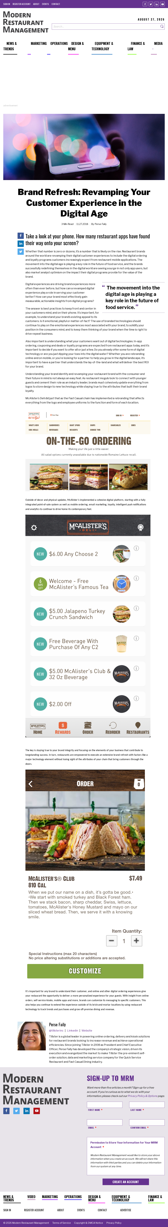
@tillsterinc (56, 1030)
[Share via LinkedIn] (21, 244)
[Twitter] (151, 4)
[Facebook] (145, 4)
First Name (94, 1110)
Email (91, 1127)
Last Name (136, 1110)
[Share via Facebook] (21, 236)
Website (87, 1030)
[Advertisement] (84, 81)
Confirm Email (138, 1127)
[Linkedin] (156, 4)
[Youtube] (162, 4)
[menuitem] (6, 4)
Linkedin (73, 1030)
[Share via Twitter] (21, 252)
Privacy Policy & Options (142, 1096)
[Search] (162, 26)
